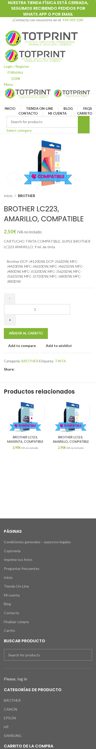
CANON (10, 709)
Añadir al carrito (26, 333)
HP (6, 727)
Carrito (9, 630)
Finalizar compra (16, 622)
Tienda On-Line (16, 586)
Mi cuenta (12, 595)
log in (22, 679)
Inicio (8, 195)
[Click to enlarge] (13, 178)
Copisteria (12, 551)
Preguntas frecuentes (21, 568)
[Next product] (89, 195)
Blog (7, 604)
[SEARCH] (84, 124)
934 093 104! (73, 20)
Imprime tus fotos (18, 559)
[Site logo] (42, 38)
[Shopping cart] (5, 102)
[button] (39, 417)
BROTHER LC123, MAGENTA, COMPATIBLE (25, 439)
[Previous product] (79, 195)
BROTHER (26, 195)
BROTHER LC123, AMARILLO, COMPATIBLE (71, 439)
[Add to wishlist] (39, 408)
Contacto (11, 613)
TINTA (60, 361)
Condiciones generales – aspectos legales (37, 542)
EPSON (10, 718)
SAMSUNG (13, 735)
